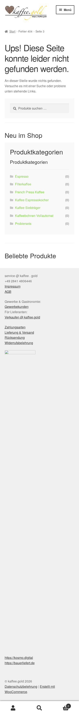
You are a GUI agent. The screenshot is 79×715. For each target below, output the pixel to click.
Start (12, 31)
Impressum (12, 286)
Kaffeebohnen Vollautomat (34, 215)
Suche (39, 708)
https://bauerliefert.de (20, 663)
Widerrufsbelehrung (19, 342)
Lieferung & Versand (19, 332)
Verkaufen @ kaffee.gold (22, 317)
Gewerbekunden (17, 306)
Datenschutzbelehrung (21, 686)
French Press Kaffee (29, 192)
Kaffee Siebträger (27, 207)
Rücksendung (15, 337)
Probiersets (23, 223)
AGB (8, 291)
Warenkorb (61, 704)
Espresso (22, 176)
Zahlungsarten (15, 327)
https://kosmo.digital (19, 657)
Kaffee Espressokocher (32, 200)
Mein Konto (13, 708)
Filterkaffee (23, 184)
